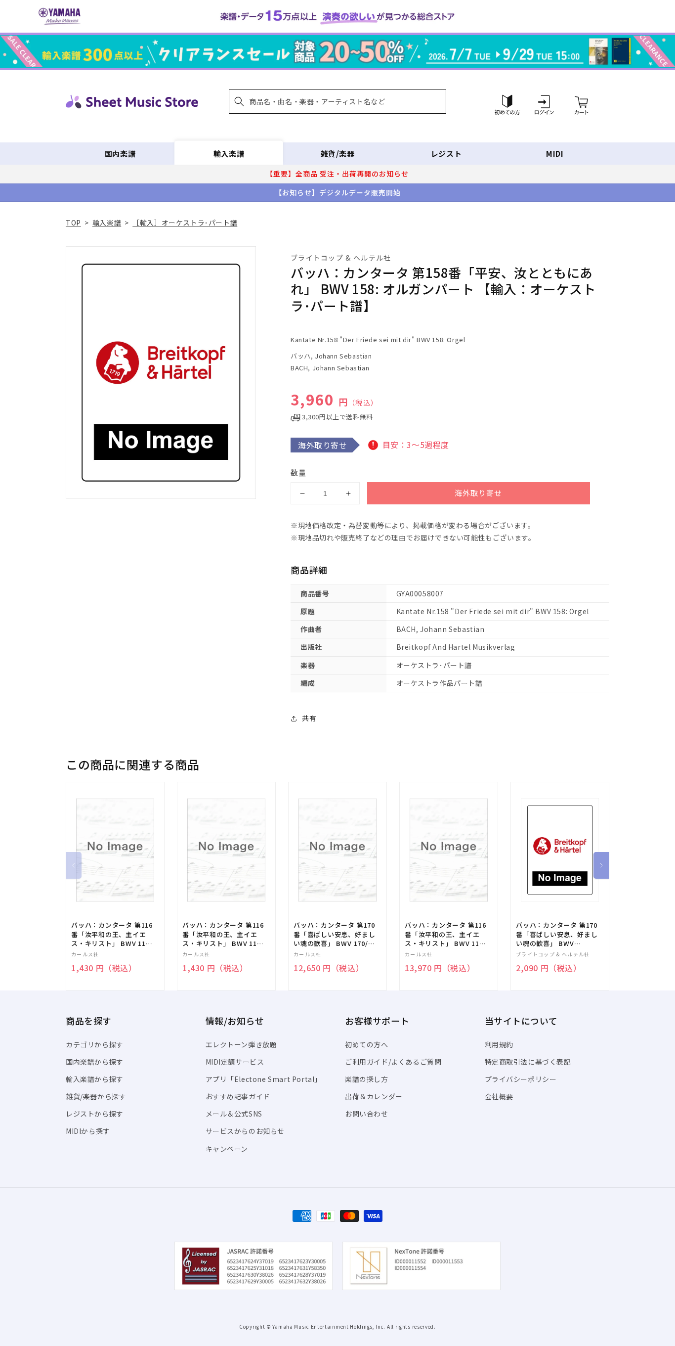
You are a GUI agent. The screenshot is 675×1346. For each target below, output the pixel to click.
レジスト (446, 153)
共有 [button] (309, 718)
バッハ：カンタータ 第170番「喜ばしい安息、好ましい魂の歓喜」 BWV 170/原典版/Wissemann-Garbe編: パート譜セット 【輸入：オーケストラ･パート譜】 (334, 934)
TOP (73, 222)
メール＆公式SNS (234, 1114)
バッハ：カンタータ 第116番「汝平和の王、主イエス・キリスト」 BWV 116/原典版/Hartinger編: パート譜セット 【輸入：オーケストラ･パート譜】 (445, 934)
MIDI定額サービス (235, 1062)
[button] (337, 101)
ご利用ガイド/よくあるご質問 (393, 1062)
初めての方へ (366, 1044)
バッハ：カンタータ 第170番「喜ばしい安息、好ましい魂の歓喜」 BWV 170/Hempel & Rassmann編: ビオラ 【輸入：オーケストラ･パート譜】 (556, 934)
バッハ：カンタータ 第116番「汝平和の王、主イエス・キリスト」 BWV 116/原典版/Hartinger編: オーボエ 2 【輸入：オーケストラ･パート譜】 (112, 934)
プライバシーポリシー (521, 1079)
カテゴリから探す (95, 1044)
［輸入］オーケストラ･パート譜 (184, 222)
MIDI (554, 153)
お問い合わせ (366, 1114)
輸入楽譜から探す (95, 1079)
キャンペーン (227, 1149)
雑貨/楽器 (338, 153)
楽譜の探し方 (366, 1079)
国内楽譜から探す (95, 1062)
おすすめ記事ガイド (238, 1096)
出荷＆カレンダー (374, 1096)
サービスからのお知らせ (245, 1131)
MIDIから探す (88, 1131)
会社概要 (499, 1096)
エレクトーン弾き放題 (241, 1044)
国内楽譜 (120, 153)
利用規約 (499, 1044)
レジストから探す (95, 1114)
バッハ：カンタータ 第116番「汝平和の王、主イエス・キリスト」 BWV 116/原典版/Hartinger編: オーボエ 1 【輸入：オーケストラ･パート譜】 (223, 934)
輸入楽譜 (228, 153)
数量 (298, 472)
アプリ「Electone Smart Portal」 (264, 1079)
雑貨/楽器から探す (96, 1096)
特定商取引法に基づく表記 (528, 1062)
